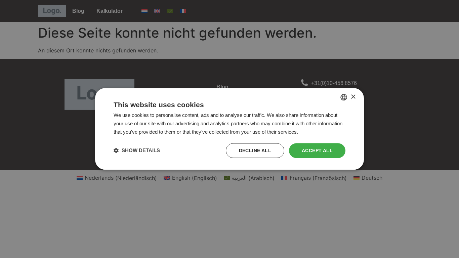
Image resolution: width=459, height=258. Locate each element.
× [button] (353, 96)
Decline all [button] (255, 150)
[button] (137, 150)
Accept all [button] (317, 150)
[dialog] (229, 129)
